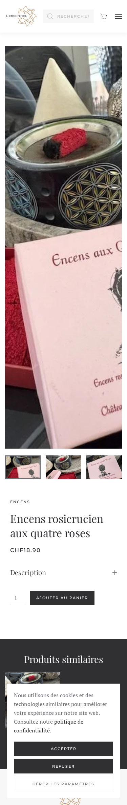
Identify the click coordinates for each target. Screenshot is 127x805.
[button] (118, 16)
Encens (20, 501)
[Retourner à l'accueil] (21, 16)
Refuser (63, 766)
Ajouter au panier (62, 597)
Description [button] (28, 572)
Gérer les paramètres (63, 784)
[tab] (23, 467)
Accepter (64, 748)
